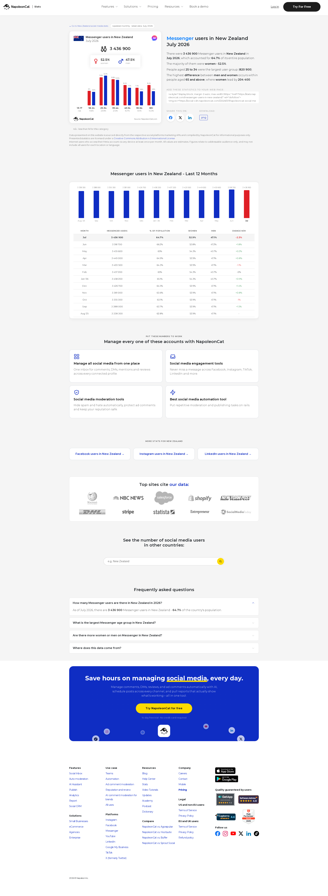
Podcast (146, 806)
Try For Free (302, 6)
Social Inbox (75, 773)
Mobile (182, 784)
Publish (73, 789)
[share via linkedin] (190, 118)
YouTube (110, 836)
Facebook (111, 825)
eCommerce (76, 826)
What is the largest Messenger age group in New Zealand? (114, 622)
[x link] (240, 834)
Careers (183, 773)
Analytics (74, 795)
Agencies (74, 832)
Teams (109, 773)
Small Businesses (78, 821)
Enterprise (74, 837)
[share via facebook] (171, 118)
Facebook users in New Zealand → (100, 454)
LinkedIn (110, 841)
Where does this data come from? (97, 647)
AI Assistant (75, 784)
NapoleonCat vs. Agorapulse (157, 826)
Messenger (112, 830)
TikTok (109, 852)
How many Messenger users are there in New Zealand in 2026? (117, 602)
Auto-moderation (78, 778)
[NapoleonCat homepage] (164, 731)
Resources (172, 6)
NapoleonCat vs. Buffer (154, 837)
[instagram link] (225, 834)
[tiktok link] (256, 834)
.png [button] (203, 117)
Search (220, 561)
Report (73, 800)
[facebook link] (217, 834)
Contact (183, 778)
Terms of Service (188, 810)
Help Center (148, 778)
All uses (110, 804)
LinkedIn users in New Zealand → (228, 454)
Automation (112, 778)
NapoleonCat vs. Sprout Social (158, 843)
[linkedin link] (248, 834)
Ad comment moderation (120, 784)
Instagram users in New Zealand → (164, 454)
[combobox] (160, 562)
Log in (275, 6)
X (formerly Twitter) (116, 858)
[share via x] (180, 118)
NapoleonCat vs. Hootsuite (157, 832)
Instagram (111, 819)
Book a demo (198, 6)
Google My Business (117, 847)
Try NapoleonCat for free (164, 708)
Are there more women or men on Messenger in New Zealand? (117, 635)
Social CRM (75, 806)
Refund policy (186, 837)
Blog (144, 773)
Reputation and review (118, 789)
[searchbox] (125, 561)
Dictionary (147, 811)
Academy (147, 800)
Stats (145, 784)
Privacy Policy (186, 815)
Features (107, 6)
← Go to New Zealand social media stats (88, 26)
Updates (147, 795)
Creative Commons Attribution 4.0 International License (144, 138)
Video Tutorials (150, 789)
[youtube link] (233, 834)
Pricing (153, 6)
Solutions (131, 6)
